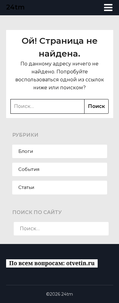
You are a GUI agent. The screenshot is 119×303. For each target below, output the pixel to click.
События (28, 169)
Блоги (25, 151)
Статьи (26, 187)
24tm (15, 7)
